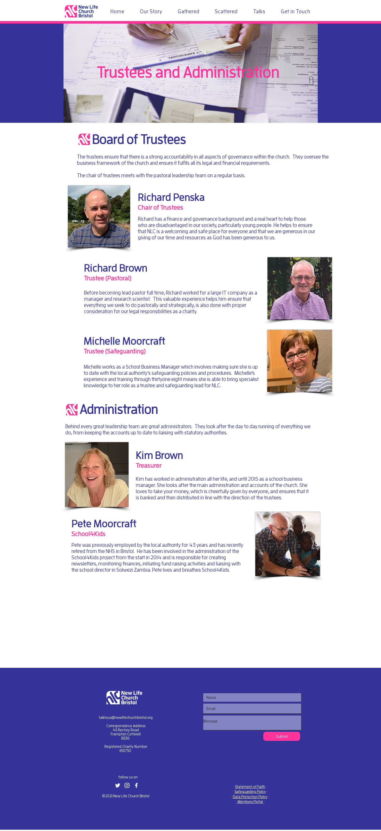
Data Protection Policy (250, 797)
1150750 (125, 751)
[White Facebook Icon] (136, 785)
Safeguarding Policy (250, 792)
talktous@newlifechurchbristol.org (126, 717)
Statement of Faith (250, 787)
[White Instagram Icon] (127, 785)
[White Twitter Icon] (117, 785)
